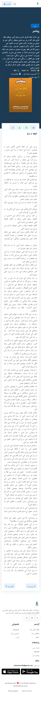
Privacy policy (13, 690)
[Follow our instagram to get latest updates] (32, 617)
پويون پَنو (30, 585)
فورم (17, 636)
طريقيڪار (16, 628)
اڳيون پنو (10, 585)
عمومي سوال (15, 632)
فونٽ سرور (35, 647)
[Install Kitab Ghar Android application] (30, 670)
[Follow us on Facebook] (37, 617)
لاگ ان (8, 3)
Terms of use (26, 690)
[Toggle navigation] (14, 4)
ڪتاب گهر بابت (34, 628)
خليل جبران (14, 73)
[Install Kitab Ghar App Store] (11, 670)
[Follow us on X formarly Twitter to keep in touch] (27, 617)
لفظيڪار (36, 650)
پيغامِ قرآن (35, 654)
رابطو (37, 636)
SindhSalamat (18, 685)
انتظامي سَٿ (35, 632)
